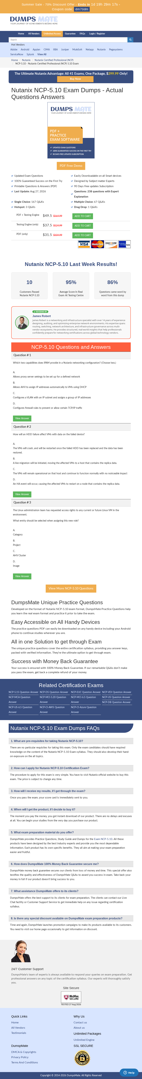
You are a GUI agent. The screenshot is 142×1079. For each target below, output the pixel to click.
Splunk (30, 54)
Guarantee (70, 34)
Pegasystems (116, 49)
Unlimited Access (52, 34)
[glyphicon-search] (130, 39)
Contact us (80, 1022)
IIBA (55, 49)
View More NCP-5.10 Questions (71, 588)
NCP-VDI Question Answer (116, 692)
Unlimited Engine (84, 1040)
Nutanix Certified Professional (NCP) (54, 60)
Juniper (65, 49)
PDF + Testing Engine (27, 215)
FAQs (82, 34)
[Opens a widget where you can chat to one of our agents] (129, 1073)
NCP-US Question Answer (116, 697)
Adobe (13, 49)
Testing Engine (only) (27, 224)
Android (25, 49)
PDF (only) (22, 234)
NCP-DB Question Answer (116, 702)
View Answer (22, 418)
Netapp (90, 49)
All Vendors (33, 34)
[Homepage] (6, 34)
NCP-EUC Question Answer (86, 692)
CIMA (47, 49)
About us (79, 1027)
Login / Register (97, 34)
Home (21, 34)
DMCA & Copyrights (23, 1052)
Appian (36, 49)
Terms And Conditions (24, 1062)
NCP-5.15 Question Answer (23, 692)
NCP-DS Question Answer (54, 692)
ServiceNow (16, 54)
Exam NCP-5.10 (103, 839)
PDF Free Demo (71, 165)
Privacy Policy (19, 1057)
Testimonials (18, 1033)
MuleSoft (77, 49)
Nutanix (101, 49)
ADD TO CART (83, 216)
